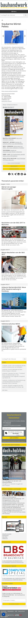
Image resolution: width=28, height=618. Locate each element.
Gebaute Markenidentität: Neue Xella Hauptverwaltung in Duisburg (14, 289)
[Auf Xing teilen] (15, 174)
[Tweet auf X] (12, 174)
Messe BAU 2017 (9, 160)
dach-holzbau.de (12, 506)
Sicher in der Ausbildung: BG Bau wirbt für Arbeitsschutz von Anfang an (14, 366)
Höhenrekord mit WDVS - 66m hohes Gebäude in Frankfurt (13, 147)
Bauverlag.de (4, 616)
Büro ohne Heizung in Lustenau (12, 138)
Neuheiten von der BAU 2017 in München (13, 224)
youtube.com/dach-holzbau (9, 503)
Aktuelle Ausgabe (6, 534)
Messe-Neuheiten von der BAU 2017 (13, 253)
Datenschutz (21, 611)
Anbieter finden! (14, 604)
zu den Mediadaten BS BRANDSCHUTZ (12, 561)
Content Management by (7, 615)
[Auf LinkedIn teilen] (18, 174)
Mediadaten (5, 535)
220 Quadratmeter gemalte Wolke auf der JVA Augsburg (14, 155)
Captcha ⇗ (19, 435)
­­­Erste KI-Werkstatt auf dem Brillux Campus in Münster (12, 370)
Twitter (24, 512)
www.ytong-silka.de (7, 101)
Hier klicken (16, 433)
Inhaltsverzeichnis (14, 169)
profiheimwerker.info (16, 510)
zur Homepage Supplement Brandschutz (13, 562)
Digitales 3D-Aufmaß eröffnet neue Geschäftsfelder (13, 143)
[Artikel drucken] (24, 174)
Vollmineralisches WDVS (11, 324)
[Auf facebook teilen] (9, 174)
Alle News (4, 390)
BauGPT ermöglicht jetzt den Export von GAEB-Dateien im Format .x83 (12, 386)
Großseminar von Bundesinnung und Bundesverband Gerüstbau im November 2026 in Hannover (13, 381)
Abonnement (14, 166)
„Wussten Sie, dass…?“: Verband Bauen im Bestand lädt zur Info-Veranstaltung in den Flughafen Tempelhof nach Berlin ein (13, 376)
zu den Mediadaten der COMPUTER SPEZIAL (13, 578)
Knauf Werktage (21, 158)
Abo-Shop (4, 537)
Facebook (7, 513)
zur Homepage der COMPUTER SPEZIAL (12, 580)
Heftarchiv (5, 538)
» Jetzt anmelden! (14, 438)
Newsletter (3, 611)
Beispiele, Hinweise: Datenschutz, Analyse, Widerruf (13, 441)
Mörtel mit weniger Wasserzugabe (9, 188)
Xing (20, 512)
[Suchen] (25, 15)
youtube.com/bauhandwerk (9, 501)
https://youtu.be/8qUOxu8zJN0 (10, 91)
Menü (14, 11)
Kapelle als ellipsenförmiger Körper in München (12, 151)
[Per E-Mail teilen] (21, 174)
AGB (16, 611)
